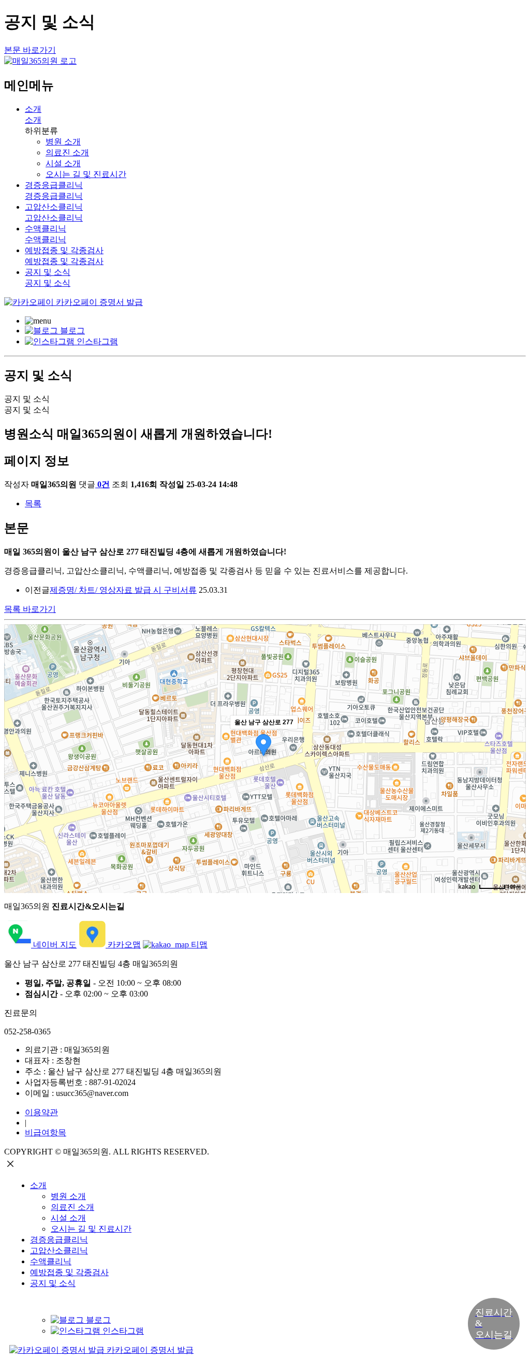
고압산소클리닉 (59, 1250)
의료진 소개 (67, 152)
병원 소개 (63, 141)
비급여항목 (45, 1132)
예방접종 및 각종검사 (69, 1272)
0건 (103, 484)
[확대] (513, 740)
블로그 (71, 330)
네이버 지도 (54, 944)
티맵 (198, 944)
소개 (38, 1185)
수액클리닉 (50, 1261)
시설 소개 (63, 163)
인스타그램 (96, 341)
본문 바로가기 (30, 50)
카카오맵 (123, 944)
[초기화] (513, 777)
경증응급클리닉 (59, 1239)
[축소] (513, 757)
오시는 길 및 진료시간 (86, 174)
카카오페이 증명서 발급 (98, 302)
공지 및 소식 (53, 1283)
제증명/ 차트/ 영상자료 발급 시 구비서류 (123, 590)
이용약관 (41, 1112)
